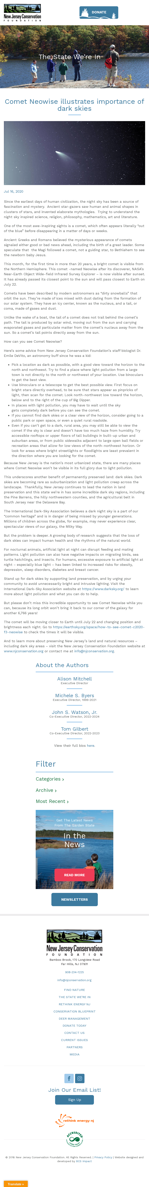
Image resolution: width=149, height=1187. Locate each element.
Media (75, 1054)
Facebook (69, 1078)
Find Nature (74, 990)
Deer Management (74, 1018)
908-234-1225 (74, 972)
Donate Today (74, 1025)
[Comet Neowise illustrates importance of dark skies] (74, 153)
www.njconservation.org (23, 651)
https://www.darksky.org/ (103, 589)
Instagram (80, 1078)
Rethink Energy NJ (74, 1004)
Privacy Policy (103, 1157)
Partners (75, 1047)
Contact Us (74, 1033)
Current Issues (74, 1040)
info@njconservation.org (94, 651)
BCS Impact (84, 1161)
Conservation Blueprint (75, 1011)
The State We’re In (75, 997)
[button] (74, 875)
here (90, 745)
